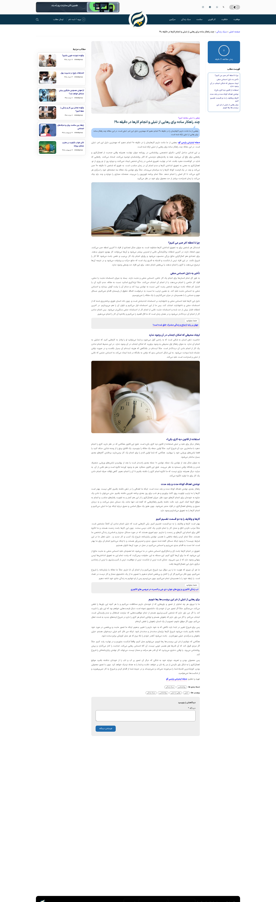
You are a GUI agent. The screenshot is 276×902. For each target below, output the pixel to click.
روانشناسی (181, 687)
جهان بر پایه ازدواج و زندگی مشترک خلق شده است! (175, 325)
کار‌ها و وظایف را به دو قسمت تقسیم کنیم (224, 99)
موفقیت (236, 19)
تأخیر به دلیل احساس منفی (227, 79)
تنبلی (186, 693)
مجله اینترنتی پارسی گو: (189, 142)
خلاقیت (224, 19)
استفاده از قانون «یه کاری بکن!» (226, 90)
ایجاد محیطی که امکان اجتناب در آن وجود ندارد (224, 85)
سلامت (199, 19)
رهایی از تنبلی (175, 693)
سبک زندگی (186, 19)
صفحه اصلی (234, 32)
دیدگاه (191, 708)
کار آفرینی (212, 19)
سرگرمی (172, 19)
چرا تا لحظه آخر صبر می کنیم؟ (226, 75)
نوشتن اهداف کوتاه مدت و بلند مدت (224, 94)
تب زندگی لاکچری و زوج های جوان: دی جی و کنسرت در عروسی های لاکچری (164, 589)
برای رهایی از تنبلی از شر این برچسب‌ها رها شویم (227, 106)
